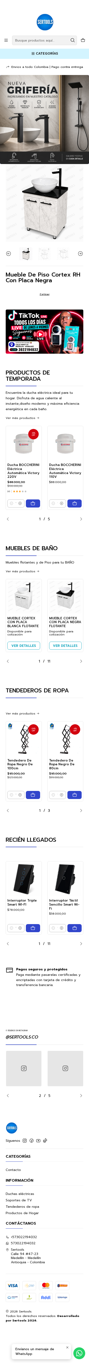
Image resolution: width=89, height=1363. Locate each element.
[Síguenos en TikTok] (45, 1140)
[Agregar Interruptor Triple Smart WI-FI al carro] (33, 928)
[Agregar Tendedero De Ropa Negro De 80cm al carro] (74, 795)
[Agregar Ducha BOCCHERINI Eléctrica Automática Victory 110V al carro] (74, 503)
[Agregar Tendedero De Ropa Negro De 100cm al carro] (33, 795)
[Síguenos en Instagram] (24, 1140)
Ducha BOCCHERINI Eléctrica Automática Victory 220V (23, 471)
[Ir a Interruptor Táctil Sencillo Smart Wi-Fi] (65, 879)
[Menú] (6, 40)
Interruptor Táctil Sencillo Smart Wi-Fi (64, 904)
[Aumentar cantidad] (20, 503)
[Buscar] (73, 40)
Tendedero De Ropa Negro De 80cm (62, 764)
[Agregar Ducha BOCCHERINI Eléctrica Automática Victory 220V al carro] (33, 503)
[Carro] (83, 40)
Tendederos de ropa (22, 1206)
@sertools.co (22, 1037)
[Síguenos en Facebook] (31, 1140)
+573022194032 (24, 1237)
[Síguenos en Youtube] (38, 1140)
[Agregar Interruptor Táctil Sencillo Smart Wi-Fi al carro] (74, 928)
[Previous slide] (9, 253)
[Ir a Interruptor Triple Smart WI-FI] (23, 879)
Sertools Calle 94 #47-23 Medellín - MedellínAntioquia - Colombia (28, 1256)
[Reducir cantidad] (12, 503)
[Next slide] (79, 253)
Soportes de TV (19, 1200)
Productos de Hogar (22, 1213)
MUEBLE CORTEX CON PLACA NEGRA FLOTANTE (65, 622)
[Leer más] (44, 119)
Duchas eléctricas (20, 1193)
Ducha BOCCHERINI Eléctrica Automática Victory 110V (65, 471)
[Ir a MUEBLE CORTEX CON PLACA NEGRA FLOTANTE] (65, 597)
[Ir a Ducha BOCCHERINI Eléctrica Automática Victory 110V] (65, 444)
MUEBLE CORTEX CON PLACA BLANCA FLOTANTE (23, 622)
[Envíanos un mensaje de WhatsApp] (79, 1353)
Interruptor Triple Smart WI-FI (22, 902)
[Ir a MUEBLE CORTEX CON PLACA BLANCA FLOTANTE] (23, 597)
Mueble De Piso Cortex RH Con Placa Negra (43, 277)
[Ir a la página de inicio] (44, 17)
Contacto (13, 1169)
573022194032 (23, 1243)
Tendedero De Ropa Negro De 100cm (20, 764)
